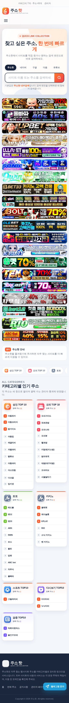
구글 (35, 67)
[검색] (59, 77)
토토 (59, 370)
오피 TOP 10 (39, 370)
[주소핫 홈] (17, 11)
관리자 (47, 3)
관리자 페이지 (37, 687)
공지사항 (23, 687)
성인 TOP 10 (16, 370)
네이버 (23, 67)
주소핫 (10, 67)
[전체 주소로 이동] (6, 20)
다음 (45, 67)
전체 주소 (11, 687)
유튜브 (56, 67)
